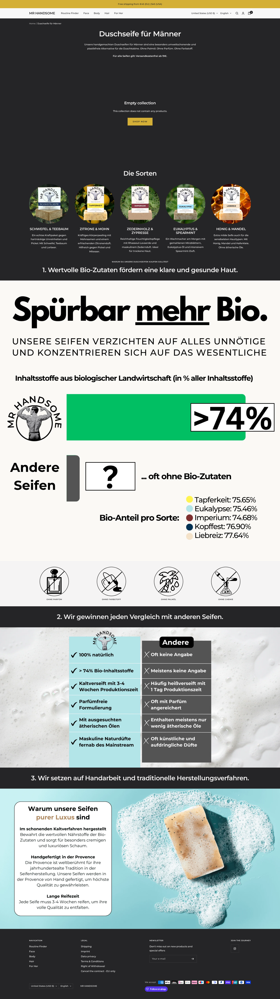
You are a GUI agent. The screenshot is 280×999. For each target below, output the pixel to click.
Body (97, 13)
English (224, 13)
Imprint (85, 951)
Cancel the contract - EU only (98, 971)
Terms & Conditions (92, 961)
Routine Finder (70, 13)
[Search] (237, 13)
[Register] (192, 959)
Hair (107, 13)
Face (86, 13)
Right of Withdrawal (93, 966)
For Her (118, 13)
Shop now (140, 121)
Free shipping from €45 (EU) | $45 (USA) (140, 4)
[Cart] (249, 13)
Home (32, 23)
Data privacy (88, 956)
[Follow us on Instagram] (235, 949)
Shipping (86, 946)
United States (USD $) (203, 13)
